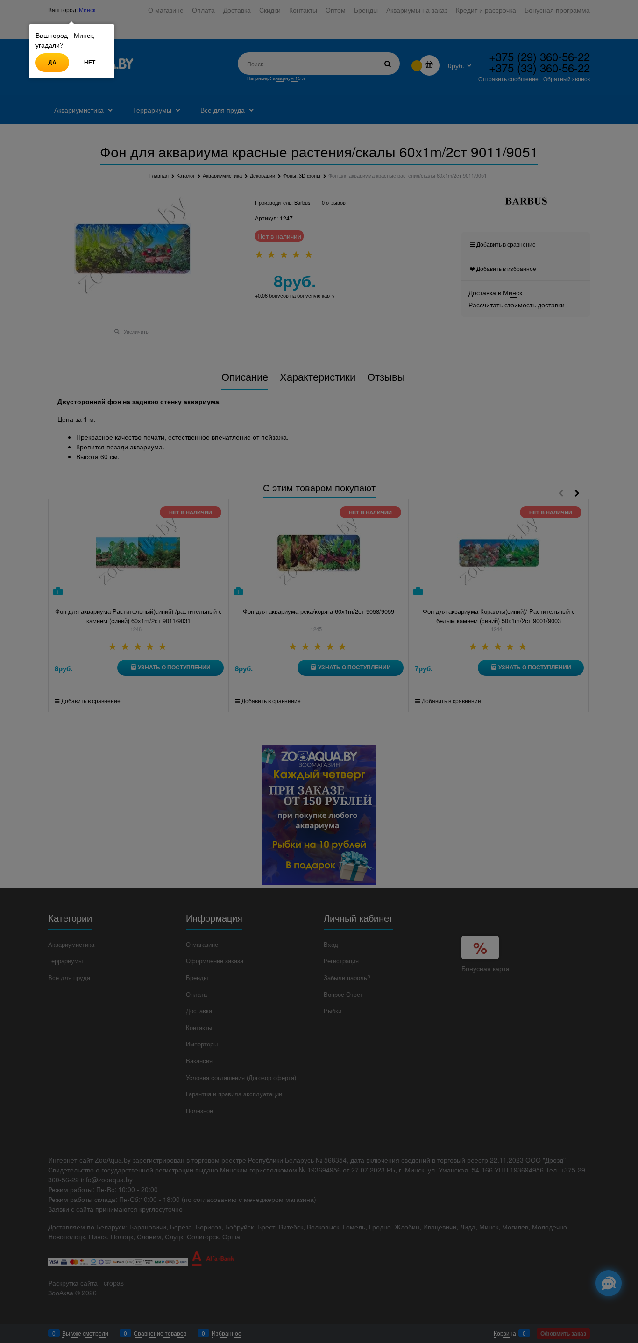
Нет (89, 62)
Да (52, 62)
